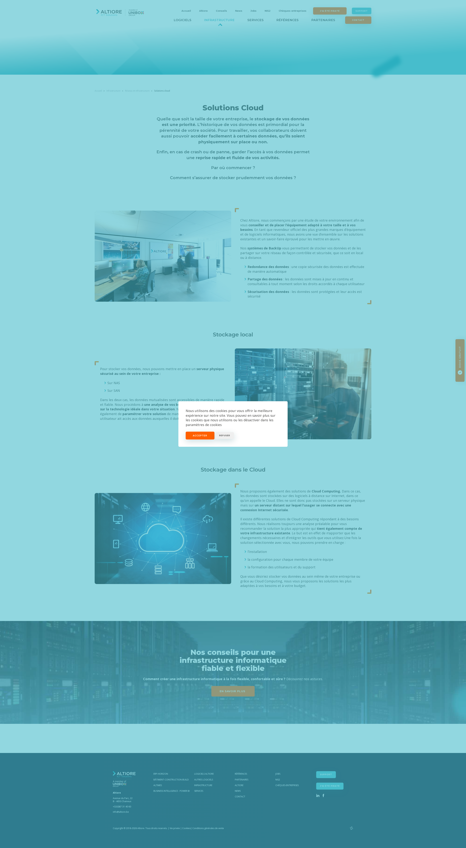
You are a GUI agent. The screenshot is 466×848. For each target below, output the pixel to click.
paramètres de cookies (204, 425)
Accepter (200, 435)
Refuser (224, 435)
